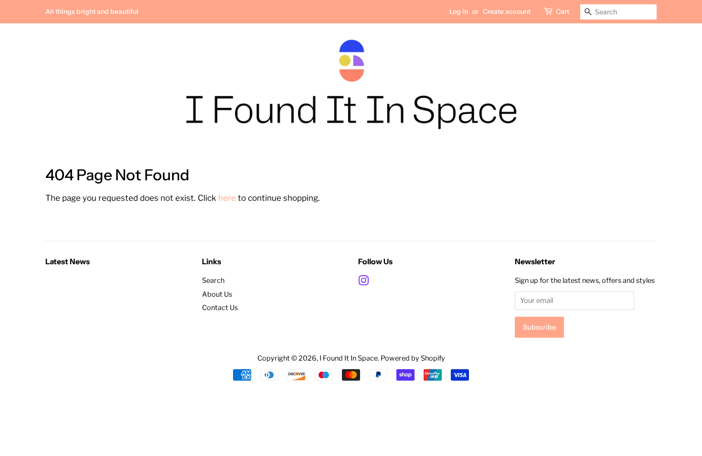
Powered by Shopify (413, 358)
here (227, 198)
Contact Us (220, 307)
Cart (562, 11)
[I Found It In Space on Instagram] (363, 282)
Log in (458, 11)
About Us (217, 294)
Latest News (67, 261)
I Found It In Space (348, 358)
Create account (507, 11)
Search (213, 280)
